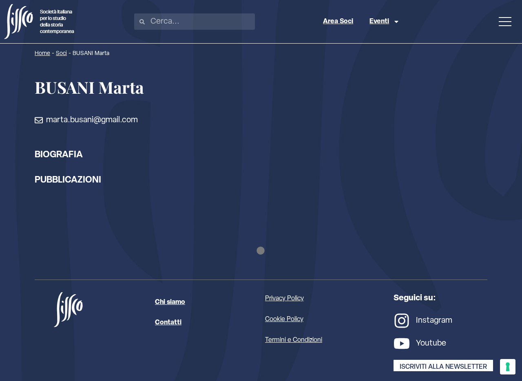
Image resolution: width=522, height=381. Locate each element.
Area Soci (338, 21)
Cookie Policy (284, 319)
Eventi (379, 21)
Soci (61, 54)
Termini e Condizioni (293, 340)
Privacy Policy (284, 298)
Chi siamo (170, 302)
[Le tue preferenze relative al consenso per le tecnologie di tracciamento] (507, 366)
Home (42, 54)
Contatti (168, 322)
